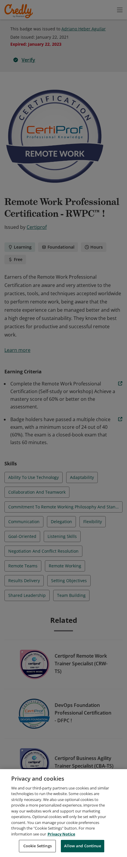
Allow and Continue (82, 845)
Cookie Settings (37, 845)
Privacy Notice (61, 834)
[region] (63, 813)
